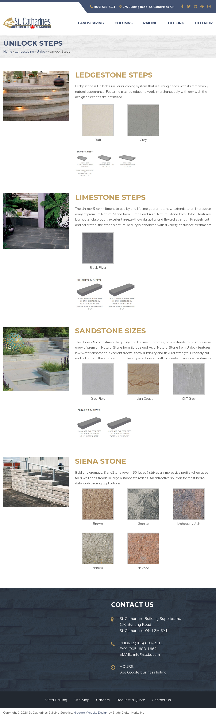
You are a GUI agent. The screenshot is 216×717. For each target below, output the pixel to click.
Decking (176, 23)
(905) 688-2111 (104, 6)
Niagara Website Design (91, 712)
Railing (150, 23)
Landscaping (91, 23)
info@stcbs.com (146, 654)
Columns (124, 23)
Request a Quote (130, 699)
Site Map (81, 699)
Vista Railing (56, 699)
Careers (103, 699)
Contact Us (161, 699)
